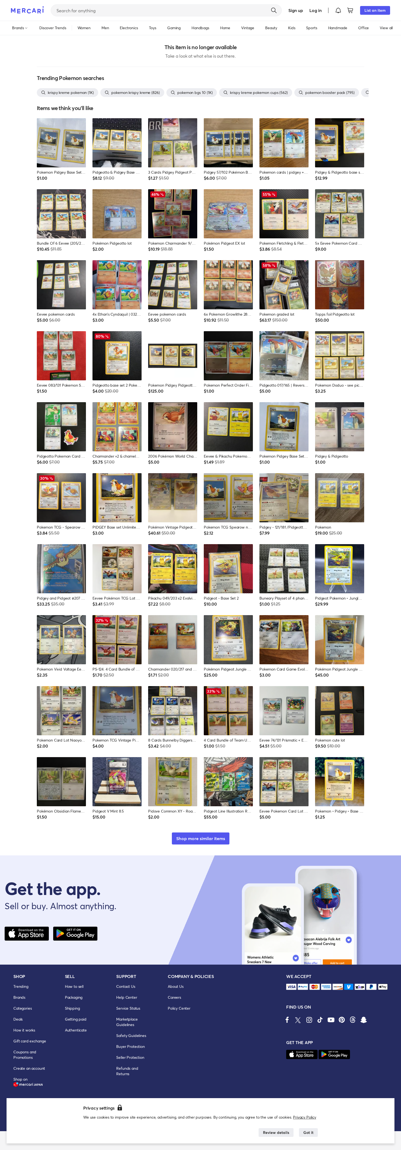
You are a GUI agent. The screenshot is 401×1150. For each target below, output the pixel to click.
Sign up (295, 10)
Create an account (29, 1068)
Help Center (126, 997)
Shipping (72, 1008)
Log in (315, 10)
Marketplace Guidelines (126, 1021)
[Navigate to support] (291, 987)
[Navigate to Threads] (352, 1019)
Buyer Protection (130, 1046)
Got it (308, 1132)
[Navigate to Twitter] (298, 1019)
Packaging (74, 997)
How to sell (74, 986)
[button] (338, 10)
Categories (22, 1008)
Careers (174, 997)
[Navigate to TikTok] (320, 1019)
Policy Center (179, 1008)
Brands (19, 997)
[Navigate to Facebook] (287, 1019)
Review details (276, 1132)
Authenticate (76, 1030)
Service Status (128, 1008)
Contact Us (125, 986)
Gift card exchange (29, 1041)
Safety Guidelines (131, 1035)
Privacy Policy (304, 1117)
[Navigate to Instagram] (309, 1019)
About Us (176, 986)
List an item (375, 10)
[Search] (273, 10)
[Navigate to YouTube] (330, 1019)
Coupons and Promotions (24, 1054)
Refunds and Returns (127, 1071)
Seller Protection (130, 1057)
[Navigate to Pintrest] (341, 1019)
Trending (20, 986)
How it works (24, 1030)
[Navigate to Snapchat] (363, 1019)
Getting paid (75, 1019)
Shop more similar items (200, 838)
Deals (18, 1019)
